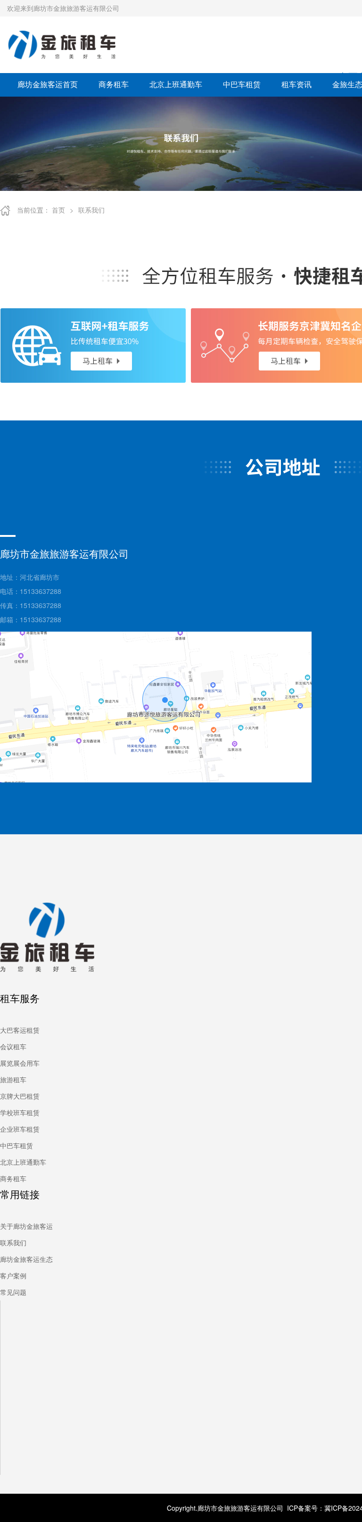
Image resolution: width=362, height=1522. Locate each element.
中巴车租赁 (242, 84)
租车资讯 (296, 84)
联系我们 (91, 209)
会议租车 (13, 1046)
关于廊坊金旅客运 (26, 1226)
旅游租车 (13, 1079)
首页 (58, 209)
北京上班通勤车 (175, 84)
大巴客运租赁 (20, 1030)
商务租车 (114, 84)
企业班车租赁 (20, 1129)
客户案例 (13, 1275)
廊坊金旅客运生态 (26, 1259)
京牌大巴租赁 (20, 1096)
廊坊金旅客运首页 (47, 84)
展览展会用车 (20, 1063)
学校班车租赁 (20, 1112)
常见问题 (13, 1292)
